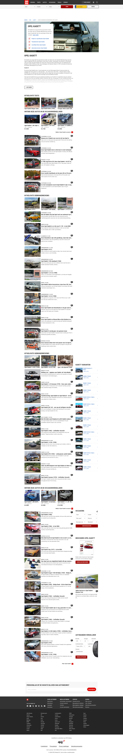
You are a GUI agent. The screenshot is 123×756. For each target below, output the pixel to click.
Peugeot (71, 721)
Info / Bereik (88, 703)
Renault (71, 727)
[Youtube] (45, 706)
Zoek (67, 6)
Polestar (71, 723)
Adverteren (50, 703)
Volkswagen (86, 725)
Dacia (28, 730)
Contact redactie (64, 703)
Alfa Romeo (29, 713)
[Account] (94, 2)
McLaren (57, 727)
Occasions (52, 2)
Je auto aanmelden (64, 707)
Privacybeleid (53, 746)
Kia (41, 730)
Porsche (71, 725)
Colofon (62, 705)
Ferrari (42, 716)
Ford (42, 720)
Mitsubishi (71, 715)
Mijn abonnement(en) (78, 707)
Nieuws (32, 2)
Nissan (70, 718)
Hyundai (43, 723)
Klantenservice (76, 701)
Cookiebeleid (44, 746)
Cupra (28, 728)
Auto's (45, 2)
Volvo (84, 727)
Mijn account (88, 701)
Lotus (56, 720)
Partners (87, 707)
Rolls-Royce (72, 728)
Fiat (42, 718)
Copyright (49, 705)
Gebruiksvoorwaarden (90, 705)
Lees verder (36, 35)
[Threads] (39, 706)
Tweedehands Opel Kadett (38, 41)
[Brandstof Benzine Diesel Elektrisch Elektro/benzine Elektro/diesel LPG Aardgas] (92, 521)
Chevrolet (29, 725)
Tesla (84, 721)
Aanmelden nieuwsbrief (66, 701)
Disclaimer (49, 707)
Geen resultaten (86, 526)
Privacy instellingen (64, 746)
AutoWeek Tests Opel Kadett (39, 45)
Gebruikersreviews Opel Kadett (39, 48)
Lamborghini (58, 713)
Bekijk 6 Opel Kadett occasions (63, 132)
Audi (28, 718)
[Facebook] (28, 706)
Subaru (85, 718)
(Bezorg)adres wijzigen (78, 705)
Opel (70, 720)
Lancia (56, 715)
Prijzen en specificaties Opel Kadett (40, 38)
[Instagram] (30, 706)
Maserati (57, 723)
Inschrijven (91, 689)
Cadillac (29, 723)
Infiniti (42, 725)
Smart (84, 716)
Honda (42, 721)
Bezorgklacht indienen (78, 703)
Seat (84, 713)
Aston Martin (30, 716)
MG (56, 730)
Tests (39, 2)
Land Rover (57, 716)
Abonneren (50, 701)
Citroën (28, 727)
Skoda (84, 715)
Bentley (28, 720)
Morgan (71, 716)
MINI (70, 713)
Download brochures (82, 562)
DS (41, 715)
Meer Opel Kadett (66, 663)
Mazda (56, 725)
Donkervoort (44, 713)
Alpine (28, 715)
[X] (33, 706)
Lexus (56, 718)
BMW (28, 721)
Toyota (85, 723)
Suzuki (85, 720)
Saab (70, 730)
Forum (66, 2)
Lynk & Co (57, 721)
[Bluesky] (36, 706)
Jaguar (42, 727)
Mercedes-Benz (58, 728)
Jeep (42, 728)
